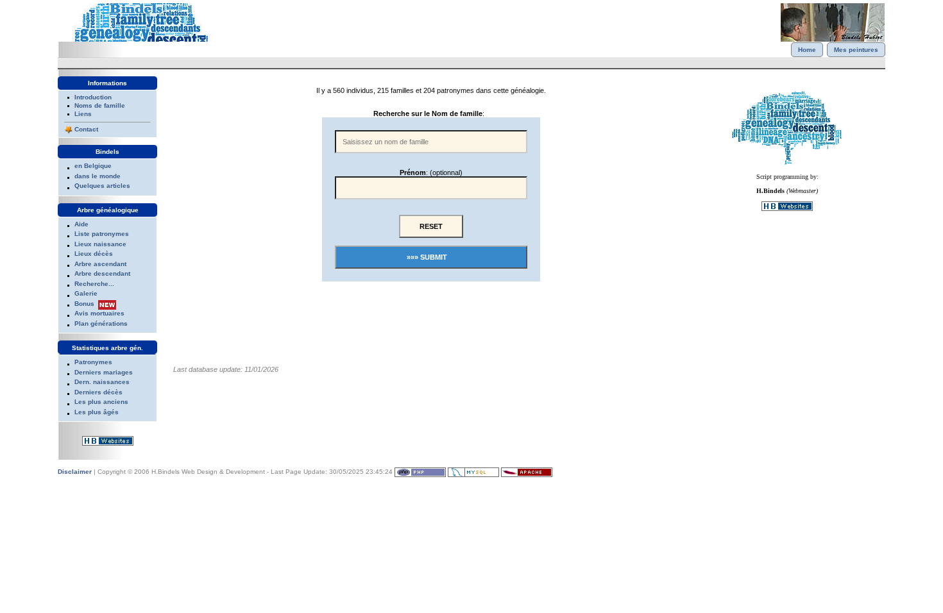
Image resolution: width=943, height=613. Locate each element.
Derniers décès (98, 392)
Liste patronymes (101, 233)
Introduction (93, 97)
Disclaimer (75, 471)
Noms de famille (99, 105)
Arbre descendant (102, 273)
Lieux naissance (100, 244)
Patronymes (93, 361)
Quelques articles (102, 185)
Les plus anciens (101, 401)
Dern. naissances (102, 381)
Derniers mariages (103, 372)
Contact (86, 129)
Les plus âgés (96, 412)
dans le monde (97, 176)
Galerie (86, 293)
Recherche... (94, 283)
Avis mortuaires (99, 313)
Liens (83, 113)
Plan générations (101, 323)
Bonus (84, 303)
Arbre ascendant (100, 263)
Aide (81, 224)
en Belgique (93, 165)
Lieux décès (93, 253)
